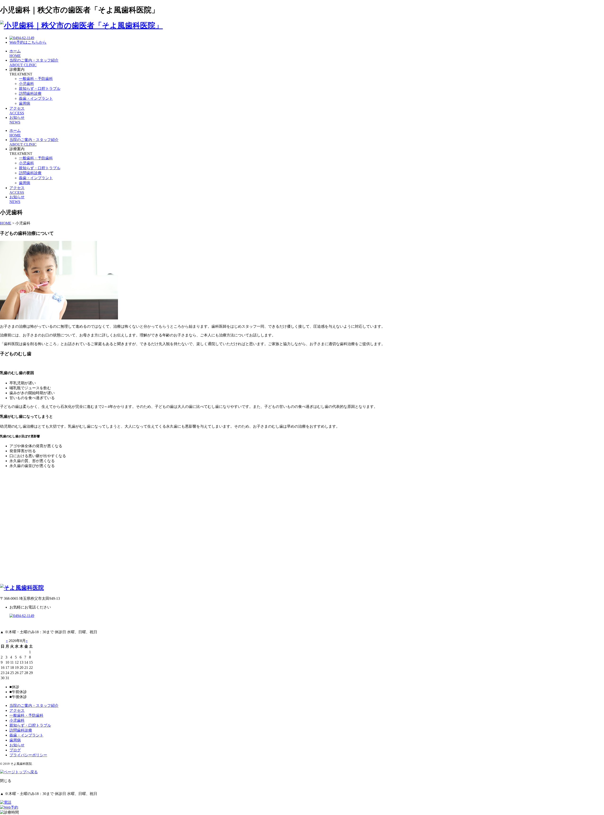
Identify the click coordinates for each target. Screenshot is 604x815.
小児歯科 (26, 84)
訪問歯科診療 (30, 93)
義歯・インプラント (36, 98)
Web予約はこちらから (27, 42)
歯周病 (24, 103)
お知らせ (17, 745)
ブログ (15, 750)
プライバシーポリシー (28, 755)
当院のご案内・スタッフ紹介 (34, 705)
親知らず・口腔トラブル (39, 89)
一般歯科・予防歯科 (36, 79)
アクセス (17, 710)
